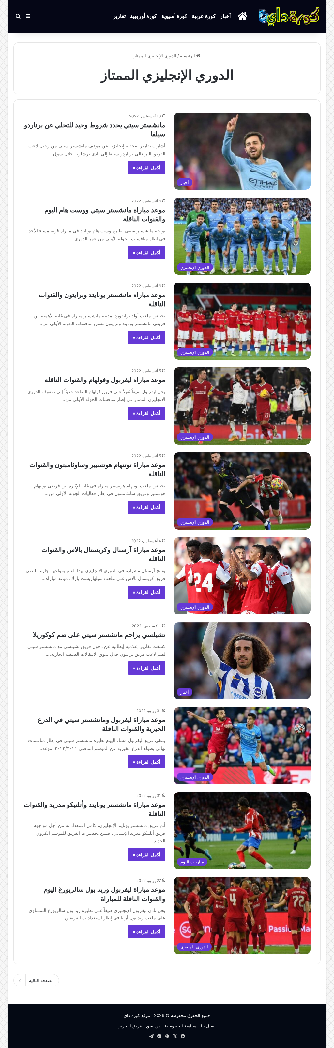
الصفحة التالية (41, 980)
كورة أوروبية (143, 16)
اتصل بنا (208, 1025)
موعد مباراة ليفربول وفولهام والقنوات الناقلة (105, 380)
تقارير (119, 16)
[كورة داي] (290, 16)
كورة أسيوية (174, 16)
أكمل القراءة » (146, 167)
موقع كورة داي (137, 1015)
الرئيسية (188, 55)
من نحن (153, 1025)
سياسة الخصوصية (180, 1025)
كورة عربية (204, 16)
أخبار (225, 16)
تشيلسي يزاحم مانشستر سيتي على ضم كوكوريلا (99, 635)
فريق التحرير (130, 1025)
